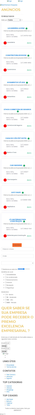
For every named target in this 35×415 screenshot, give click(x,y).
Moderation (5, 292)
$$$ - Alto (10, 300)
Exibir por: (4, 20)
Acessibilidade (11, 275)
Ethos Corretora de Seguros (17, 109)
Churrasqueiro (12, 179)
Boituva (9, 401)
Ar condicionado (12, 277)
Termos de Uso (11, 367)
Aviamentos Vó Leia (16, 82)
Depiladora (11, 207)
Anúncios (10, 376)
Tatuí (8, 405)
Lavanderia (11, 42)
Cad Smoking (16, 165)
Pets (8, 392)
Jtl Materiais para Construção (17, 220)
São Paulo (10, 399)
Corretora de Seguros (14, 125)
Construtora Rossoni (16, 55)
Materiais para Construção (16, 235)
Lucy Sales (16, 192)
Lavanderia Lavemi (16, 28)
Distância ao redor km (10, 269)
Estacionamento (12, 280)
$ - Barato (10, 295)
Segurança (10, 288)
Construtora (11, 69)
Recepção (10, 285)
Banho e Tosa (11, 152)
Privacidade (10, 365)
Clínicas (9, 388)
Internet (9, 282)
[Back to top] (0, 412)
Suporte (9, 378)
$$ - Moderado (11, 297)
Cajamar (9, 403)
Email (3, 343)
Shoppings (10, 390)
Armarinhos (11, 96)
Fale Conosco (11, 375)
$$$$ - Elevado (11, 302)
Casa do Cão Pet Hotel (16, 138)
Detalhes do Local (7, 272)
